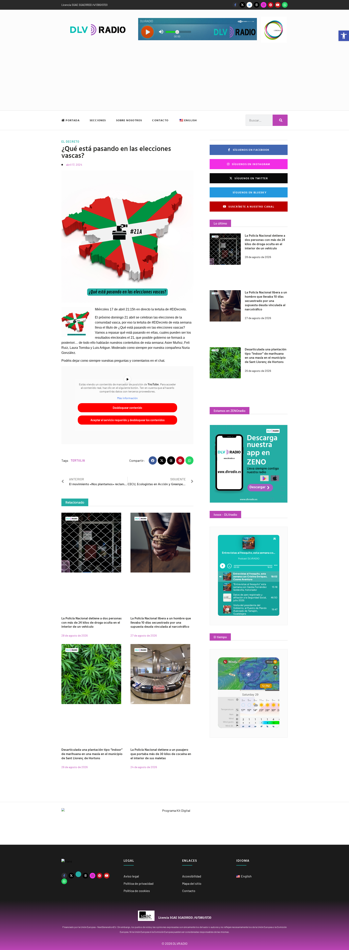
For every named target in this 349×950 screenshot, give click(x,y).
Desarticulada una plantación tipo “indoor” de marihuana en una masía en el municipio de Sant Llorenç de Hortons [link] (91, 753)
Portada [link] (72, 120)
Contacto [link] (160, 120)
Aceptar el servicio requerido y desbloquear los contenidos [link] (127, 420)
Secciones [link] (98, 120)
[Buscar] (280, 120)
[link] (343, 36)
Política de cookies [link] (137, 891)
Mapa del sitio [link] (191, 883)
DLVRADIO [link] (180, 943)
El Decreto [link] (70, 141)
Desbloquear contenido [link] (127, 407)
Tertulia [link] (78, 460)
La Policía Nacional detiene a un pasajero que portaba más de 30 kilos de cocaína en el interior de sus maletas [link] (160, 753)
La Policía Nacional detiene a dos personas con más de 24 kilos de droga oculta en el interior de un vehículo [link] (91, 622)
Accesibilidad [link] (191, 876)
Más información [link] (127, 398)
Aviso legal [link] (131, 876)
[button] (153, 460)
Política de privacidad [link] (138, 883)
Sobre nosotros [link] (129, 120)
